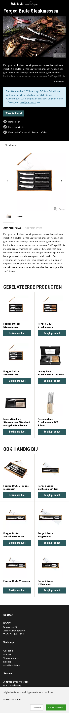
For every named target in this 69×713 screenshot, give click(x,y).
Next (61, 180)
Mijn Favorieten (11, 665)
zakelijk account (28, 102)
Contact (8, 615)
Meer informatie (12, 699)
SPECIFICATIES (33, 228)
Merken (7, 654)
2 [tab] (36, 55)
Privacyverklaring (12, 685)
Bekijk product (17, 333)
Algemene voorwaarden (15, 681)
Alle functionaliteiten (55, 707)
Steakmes (10, 145)
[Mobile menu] (4, 4)
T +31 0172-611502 (13, 634)
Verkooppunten (11, 658)
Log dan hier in (55, 98)
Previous (7, 180)
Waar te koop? (14, 113)
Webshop (8, 642)
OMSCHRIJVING (12, 228)
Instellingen (36, 707)
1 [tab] (32, 55)
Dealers (7, 661)
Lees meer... (59, 81)
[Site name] (24, 4)
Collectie (8, 650)
